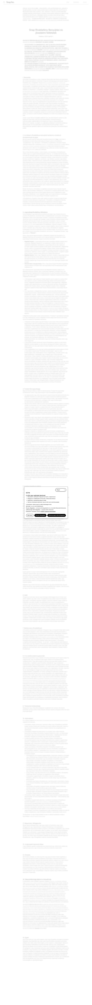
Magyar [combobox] (58, 489)
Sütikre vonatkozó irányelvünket (48, 511)
